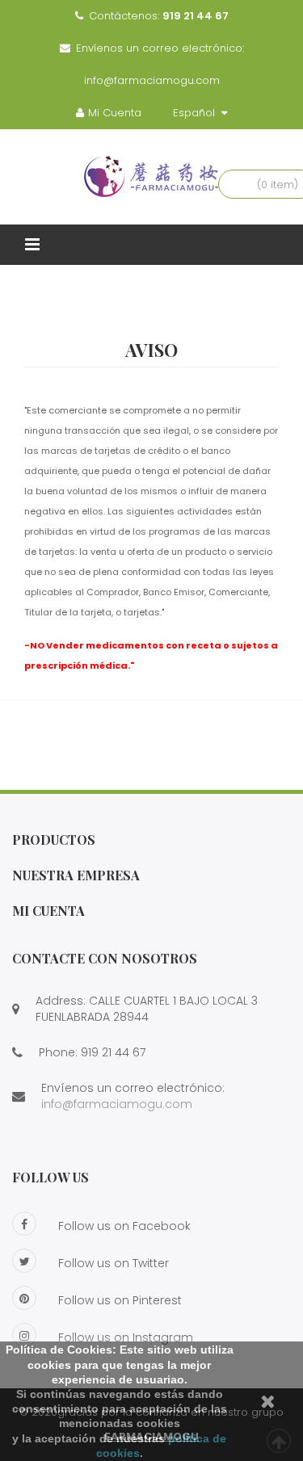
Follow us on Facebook (124, 1226)
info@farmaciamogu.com (152, 80)
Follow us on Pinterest (120, 1300)
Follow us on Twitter (113, 1263)
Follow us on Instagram (125, 1337)
